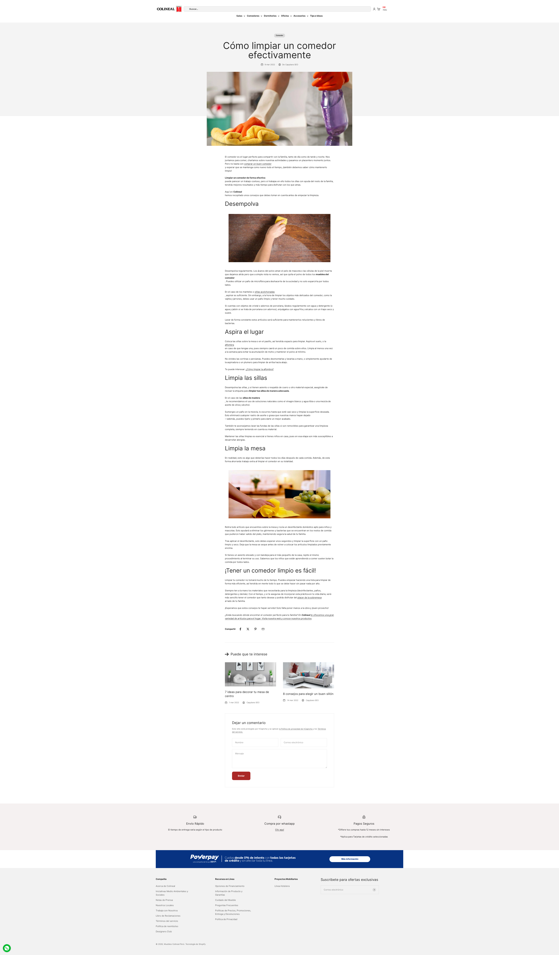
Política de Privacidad (226, 919)
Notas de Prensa (164, 900)
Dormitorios (270, 15)
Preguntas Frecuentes (226, 905)
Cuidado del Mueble (225, 900)
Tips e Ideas (316, 15)
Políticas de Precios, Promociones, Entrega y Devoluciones (233, 912)
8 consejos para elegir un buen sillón (308, 694)
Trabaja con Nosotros (167, 910)
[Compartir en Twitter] (248, 629)
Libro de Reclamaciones (168, 915)
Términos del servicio (167, 921)
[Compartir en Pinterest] (255, 629)
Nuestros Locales (165, 905)
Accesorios (299, 15)
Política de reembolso (167, 926)
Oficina (285, 15)
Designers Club (164, 931)
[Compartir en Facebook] (240, 629)
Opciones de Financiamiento (229, 886)
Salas (239, 15)
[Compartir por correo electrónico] (263, 629)
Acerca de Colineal (165, 886)
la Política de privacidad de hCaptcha (296, 729)
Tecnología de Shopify (195, 944)
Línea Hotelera (282, 886)
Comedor (279, 35)
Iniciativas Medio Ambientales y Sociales (172, 893)
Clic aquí (279, 829)
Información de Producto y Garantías (228, 893)
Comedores (253, 15)
